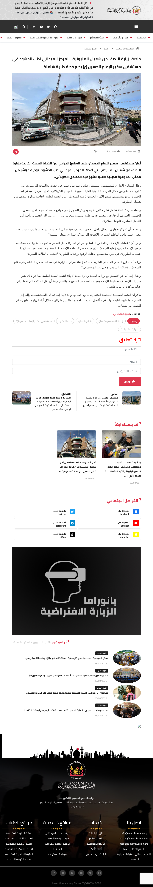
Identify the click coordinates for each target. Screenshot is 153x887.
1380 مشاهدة (109, 151)
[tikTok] (54, 873)
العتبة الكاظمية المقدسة (19, 838)
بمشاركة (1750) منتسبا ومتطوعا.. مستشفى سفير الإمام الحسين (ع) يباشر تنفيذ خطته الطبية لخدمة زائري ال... (123, 469)
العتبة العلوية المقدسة (19, 833)
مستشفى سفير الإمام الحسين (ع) (34, 321)
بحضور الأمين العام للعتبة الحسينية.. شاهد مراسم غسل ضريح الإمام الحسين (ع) (68, 675)
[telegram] (72, 873)
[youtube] (41, 26)
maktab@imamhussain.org (134, 838)
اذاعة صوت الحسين (95, 854)
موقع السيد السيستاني (57, 833)
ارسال (127, 381)
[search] (23, 27)
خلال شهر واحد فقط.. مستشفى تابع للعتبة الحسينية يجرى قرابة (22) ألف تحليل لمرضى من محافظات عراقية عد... (76, 466)
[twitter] (48, 26)
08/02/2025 (131, 151)
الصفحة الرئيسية (125, 48)
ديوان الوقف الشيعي (57, 838)
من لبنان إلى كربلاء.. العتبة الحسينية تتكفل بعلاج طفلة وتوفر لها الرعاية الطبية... (67, 693)
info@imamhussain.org (134, 833)
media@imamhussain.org (134, 843)
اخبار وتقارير (90, 48)
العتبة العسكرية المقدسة (19, 848)
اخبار (106, 48)
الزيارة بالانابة (96, 833)
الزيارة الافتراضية (96, 843)
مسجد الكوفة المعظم (19, 859)
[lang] (16, 27)
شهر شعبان (85, 321)
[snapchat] (63, 873)
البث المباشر (95, 838)
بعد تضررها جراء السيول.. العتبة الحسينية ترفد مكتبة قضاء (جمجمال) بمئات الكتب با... (65, 710)
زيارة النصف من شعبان (111, 321)
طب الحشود (65, 321)
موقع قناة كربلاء (57, 854)
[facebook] (55, 26)
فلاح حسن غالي (121, 313)
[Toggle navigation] (136, 26)
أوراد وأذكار (96, 848)
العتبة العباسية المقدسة (19, 854)
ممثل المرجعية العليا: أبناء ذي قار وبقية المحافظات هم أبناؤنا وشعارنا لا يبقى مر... (66, 658)
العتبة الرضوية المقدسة (19, 843)
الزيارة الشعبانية (129, 329)
